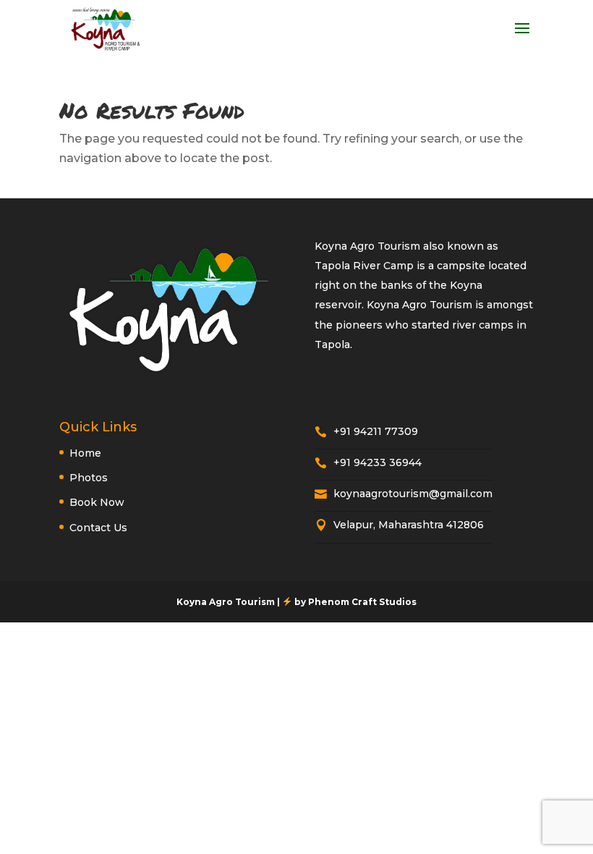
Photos (88, 477)
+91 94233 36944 (368, 462)
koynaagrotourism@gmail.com (403, 493)
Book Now (96, 502)
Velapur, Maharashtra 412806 (399, 524)
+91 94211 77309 (366, 431)
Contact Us (98, 527)
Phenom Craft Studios (362, 601)
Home (85, 453)
